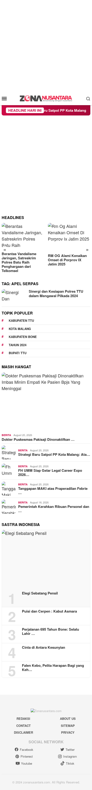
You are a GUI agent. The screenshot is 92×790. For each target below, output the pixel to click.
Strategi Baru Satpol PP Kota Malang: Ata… (54, 454)
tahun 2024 (17, 345)
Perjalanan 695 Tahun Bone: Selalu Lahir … (50, 631)
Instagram (70, 756)
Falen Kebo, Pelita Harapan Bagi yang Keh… (53, 667)
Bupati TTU (17, 353)
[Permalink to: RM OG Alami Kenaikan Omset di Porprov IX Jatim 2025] (69, 237)
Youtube (26, 763)
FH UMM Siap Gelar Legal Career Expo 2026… (50, 472)
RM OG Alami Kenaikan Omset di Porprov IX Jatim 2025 (67, 259)
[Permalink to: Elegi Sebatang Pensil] (46, 559)
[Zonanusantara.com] (46, 98)
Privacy (68, 732)
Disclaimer (23, 732)
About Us (68, 718)
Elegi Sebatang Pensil (40, 593)
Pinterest (27, 756)
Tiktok (70, 763)
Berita (6, 435)
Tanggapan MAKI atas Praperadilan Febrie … (53, 490)
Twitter (70, 749)
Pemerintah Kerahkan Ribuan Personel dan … (53, 508)
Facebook (26, 749)
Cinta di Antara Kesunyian (43, 647)
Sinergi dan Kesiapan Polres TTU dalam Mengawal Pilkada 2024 (56, 294)
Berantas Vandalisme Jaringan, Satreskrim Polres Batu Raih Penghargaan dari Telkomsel (19, 262)
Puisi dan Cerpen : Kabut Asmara (49, 611)
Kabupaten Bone (23, 336)
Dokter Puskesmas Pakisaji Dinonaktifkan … (38, 439)
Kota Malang (20, 328)
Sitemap (68, 725)
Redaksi (23, 718)
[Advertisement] (46, 46)
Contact (23, 725)
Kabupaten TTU (21, 320)
